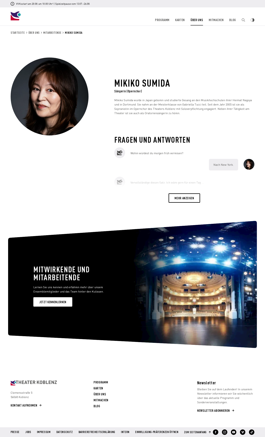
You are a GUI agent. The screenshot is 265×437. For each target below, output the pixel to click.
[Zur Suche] (243, 20)
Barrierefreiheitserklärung (97, 432)
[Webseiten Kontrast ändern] (252, 20)
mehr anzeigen (184, 198)
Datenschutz (64, 432)
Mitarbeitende (52, 32)
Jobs (28, 432)
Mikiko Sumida (73, 32)
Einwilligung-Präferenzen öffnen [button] (156, 432)
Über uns (197, 20)
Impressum (44, 432)
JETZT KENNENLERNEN (52, 302)
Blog (232, 20)
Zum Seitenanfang (195, 432)
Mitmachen (216, 20)
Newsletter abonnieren (213, 410)
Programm (162, 20)
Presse (15, 432)
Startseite (18, 32)
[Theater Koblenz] (40, 19)
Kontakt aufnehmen (24, 405)
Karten (180, 20)
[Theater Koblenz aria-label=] (34, 383)
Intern (125, 432)
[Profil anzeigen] (215, 432)
